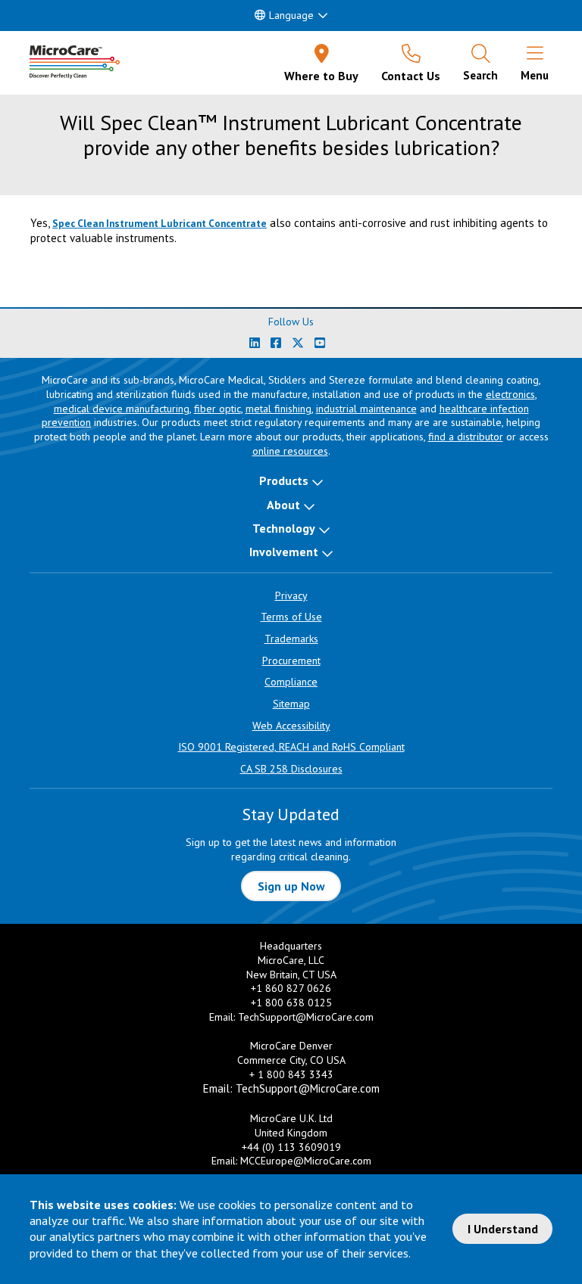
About (283, 504)
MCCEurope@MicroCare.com (305, 1160)
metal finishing (278, 408)
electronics (510, 394)
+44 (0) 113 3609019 (291, 1147)
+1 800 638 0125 (291, 1002)
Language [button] (291, 15)
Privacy (291, 595)
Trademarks (291, 638)
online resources (290, 451)
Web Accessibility (291, 725)
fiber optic (217, 408)
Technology (283, 528)
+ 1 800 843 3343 (291, 1074)
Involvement (283, 551)
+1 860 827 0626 (291, 988)
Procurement (291, 660)
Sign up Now (291, 886)
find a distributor (465, 436)
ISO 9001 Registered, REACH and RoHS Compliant (291, 747)
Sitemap (291, 703)
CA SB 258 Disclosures (291, 769)
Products (283, 480)
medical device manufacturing (121, 408)
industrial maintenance (366, 408)
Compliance (291, 682)
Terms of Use (291, 616)
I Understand (503, 1228)
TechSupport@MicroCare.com (306, 1017)
